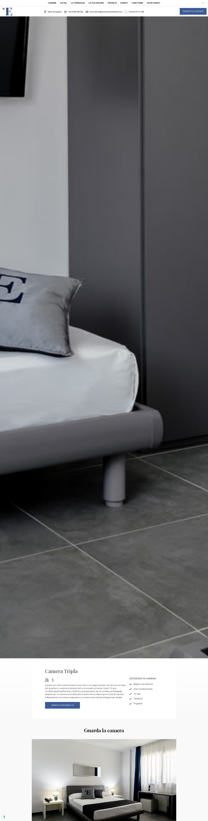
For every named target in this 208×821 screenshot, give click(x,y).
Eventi (124, 3)
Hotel (63, 3)
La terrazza (78, 3)
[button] (193, 11)
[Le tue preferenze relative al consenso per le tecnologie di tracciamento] (4, 816)
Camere (52, 3)
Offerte (112, 3)
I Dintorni (137, 3)
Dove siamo (153, 3)
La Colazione (96, 3)
